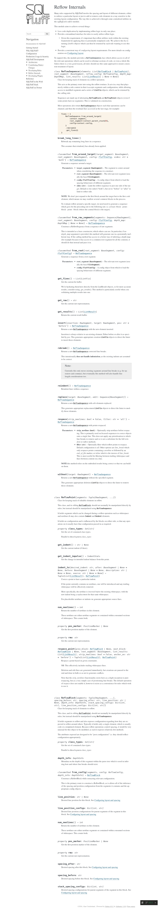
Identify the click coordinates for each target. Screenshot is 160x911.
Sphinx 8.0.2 (109, 906)
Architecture (32, 62)
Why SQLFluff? (32, 50)
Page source (131, 906)
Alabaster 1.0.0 (121, 906)
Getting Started (32, 47)
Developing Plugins (35, 76)
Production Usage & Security (37, 56)
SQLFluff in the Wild (34, 81)
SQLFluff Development (35, 59)
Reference (30, 78)
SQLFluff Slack (32, 84)
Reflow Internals (34, 73)
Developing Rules (34, 70)
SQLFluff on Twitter (34, 87)
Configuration (31, 53)
